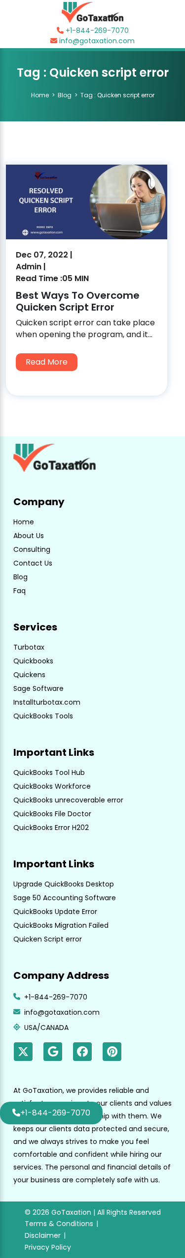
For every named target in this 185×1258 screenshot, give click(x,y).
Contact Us (32, 563)
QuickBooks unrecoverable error (68, 800)
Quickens (29, 675)
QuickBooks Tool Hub (49, 772)
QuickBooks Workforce (52, 786)
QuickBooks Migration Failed (61, 925)
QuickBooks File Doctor (52, 814)
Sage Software (38, 688)
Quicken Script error (47, 939)
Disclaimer (43, 1235)
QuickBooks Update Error (55, 911)
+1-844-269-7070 (96, 30)
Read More (47, 362)
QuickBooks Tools (43, 716)
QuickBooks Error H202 (51, 827)
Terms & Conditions (59, 1224)
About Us (28, 536)
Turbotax (28, 647)
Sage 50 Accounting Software (64, 898)
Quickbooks (33, 661)
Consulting (31, 549)
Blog (65, 95)
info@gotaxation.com (96, 41)
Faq (19, 591)
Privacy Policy (48, 1247)
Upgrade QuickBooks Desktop (63, 884)
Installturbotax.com (46, 702)
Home (40, 95)
